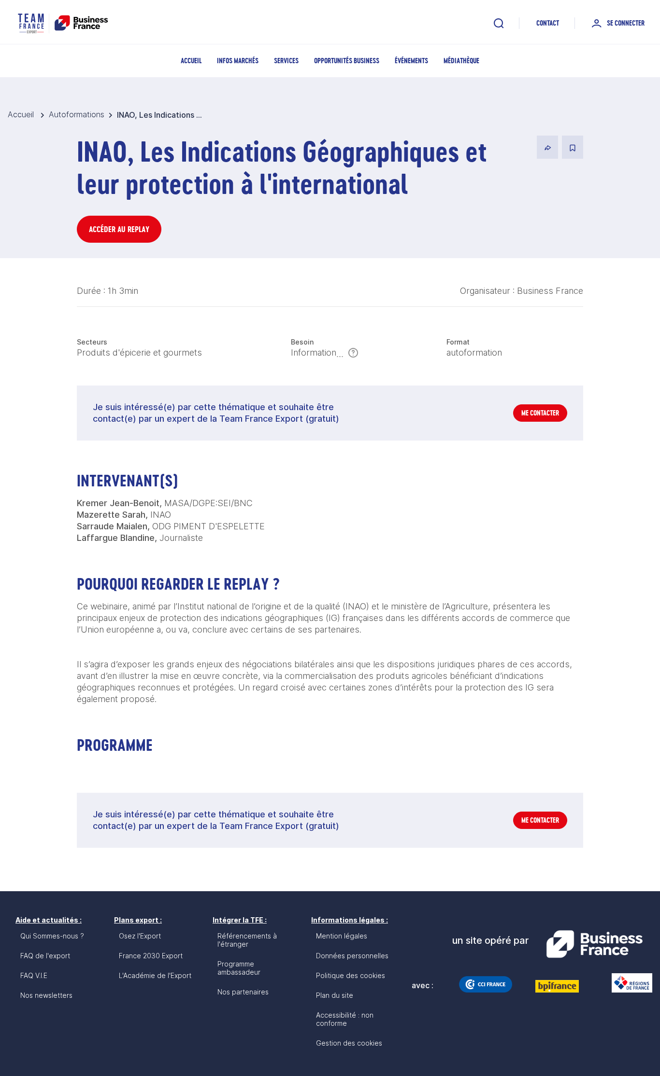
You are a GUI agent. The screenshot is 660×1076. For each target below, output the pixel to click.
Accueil (191, 60)
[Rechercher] (498, 23)
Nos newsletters (46, 995)
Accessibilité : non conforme (344, 1019)
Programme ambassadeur (238, 968)
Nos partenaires (243, 992)
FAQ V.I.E (33, 975)
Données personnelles (352, 956)
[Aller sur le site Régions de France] (627, 983)
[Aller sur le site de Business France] (594, 944)
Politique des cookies (350, 975)
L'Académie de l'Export (155, 975)
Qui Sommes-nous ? (52, 936)
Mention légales (341, 936)
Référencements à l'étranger (247, 940)
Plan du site (334, 995)
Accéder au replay (119, 229)
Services (286, 60)
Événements (411, 60)
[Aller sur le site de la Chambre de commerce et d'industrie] (485, 984)
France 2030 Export (151, 956)
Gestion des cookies (349, 1043)
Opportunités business (346, 60)
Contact (547, 23)
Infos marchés (237, 60)
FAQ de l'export (45, 956)
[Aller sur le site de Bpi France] (557, 986)
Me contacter (540, 412)
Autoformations (76, 114)
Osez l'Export (140, 936)
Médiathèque (461, 60)
